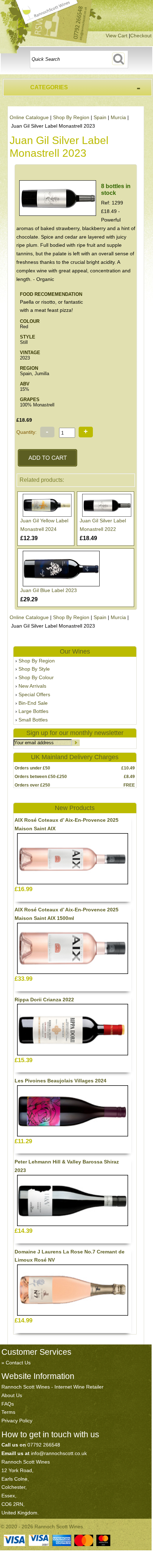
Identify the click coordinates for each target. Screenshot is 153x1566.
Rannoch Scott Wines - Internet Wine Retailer (52, 1387)
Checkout (141, 35)
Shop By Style (34, 669)
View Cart (116, 35)
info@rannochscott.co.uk (59, 1453)
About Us (11, 1395)
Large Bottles (33, 711)
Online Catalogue (29, 117)
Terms (8, 1412)
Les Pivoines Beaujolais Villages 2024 (60, 1080)
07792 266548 (43, 1445)
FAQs (7, 1404)
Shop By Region (71, 117)
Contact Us (18, 1362)
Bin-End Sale (33, 703)
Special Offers (34, 694)
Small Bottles (33, 720)
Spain (100, 117)
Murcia (118, 117)
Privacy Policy (16, 1420)
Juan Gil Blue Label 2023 (48, 590)
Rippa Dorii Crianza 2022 (44, 999)
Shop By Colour (36, 677)
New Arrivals (32, 686)
